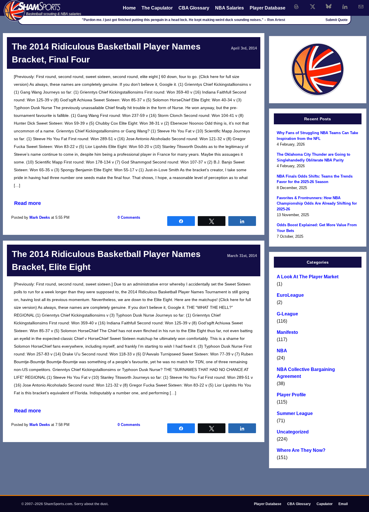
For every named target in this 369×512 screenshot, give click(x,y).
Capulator (325, 504)
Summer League (295, 413)
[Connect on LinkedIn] (345, 6)
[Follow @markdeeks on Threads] (296, 6)
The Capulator (157, 7)
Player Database (267, 7)
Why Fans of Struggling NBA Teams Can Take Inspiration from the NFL (317, 136)
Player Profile (291, 394)
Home (129, 7)
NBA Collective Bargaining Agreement (306, 373)
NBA (282, 350)
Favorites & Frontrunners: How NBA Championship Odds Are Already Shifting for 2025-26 (317, 203)
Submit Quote (336, 20)
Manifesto (287, 332)
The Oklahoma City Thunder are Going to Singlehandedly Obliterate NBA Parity (313, 157)
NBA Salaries (229, 7)
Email (343, 504)
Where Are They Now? (301, 450)
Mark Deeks (39, 217)
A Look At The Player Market (307, 276)
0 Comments (129, 217)
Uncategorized (293, 431)
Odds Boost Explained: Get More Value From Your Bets (317, 228)
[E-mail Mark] (361, 6)
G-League (287, 313)
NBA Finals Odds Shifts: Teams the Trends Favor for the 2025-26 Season (315, 179)
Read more (27, 203)
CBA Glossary (193, 7)
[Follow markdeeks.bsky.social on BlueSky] (329, 6)
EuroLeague (290, 295)
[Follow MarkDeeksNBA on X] (312, 6)
